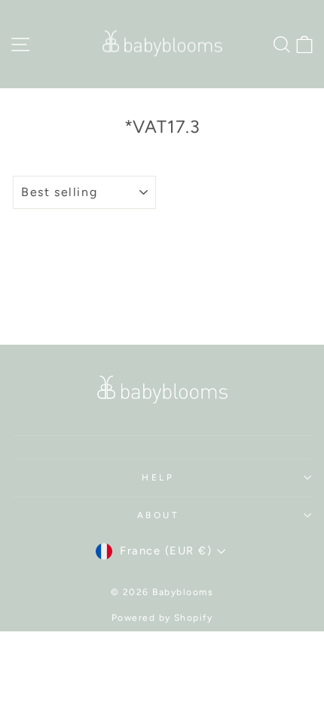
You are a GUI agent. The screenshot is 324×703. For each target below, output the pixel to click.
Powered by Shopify (162, 617)
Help (158, 477)
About (158, 515)
